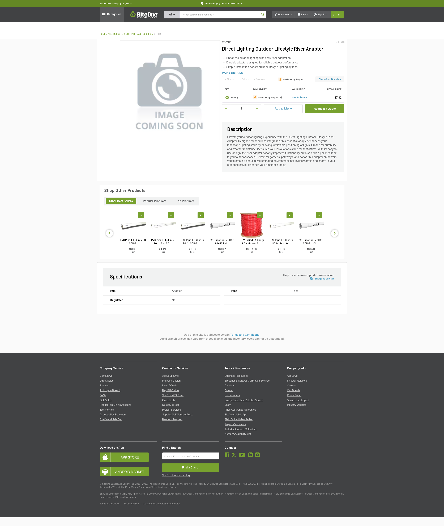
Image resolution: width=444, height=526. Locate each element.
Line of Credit (169, 385)
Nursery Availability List (238, 433)
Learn (228, 404)
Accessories (144, 34)
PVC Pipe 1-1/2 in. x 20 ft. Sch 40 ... (281, 242)
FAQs (103, 395)
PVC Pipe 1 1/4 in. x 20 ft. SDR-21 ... (133, 242)
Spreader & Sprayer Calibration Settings (247, 380)
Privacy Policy (131, 503)
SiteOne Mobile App (111, 419)
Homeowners (232, 395)
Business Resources (236, 375)
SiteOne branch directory (176, 475)
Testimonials (107, 409)
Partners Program (172, 419)
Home (102, 34)
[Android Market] (128, 471)
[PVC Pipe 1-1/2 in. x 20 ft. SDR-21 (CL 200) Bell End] (192, 225)
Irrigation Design (171, 380)
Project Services (171, 409)
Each (235, 97)
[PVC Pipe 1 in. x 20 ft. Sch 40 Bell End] (222, 225)
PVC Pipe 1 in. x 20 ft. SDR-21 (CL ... (310, 242)
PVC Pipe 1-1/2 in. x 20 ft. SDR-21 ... (192, 242)
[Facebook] (228, 456)
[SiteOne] (144, 18)
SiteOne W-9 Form (172, 395)
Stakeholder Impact (298, 400)
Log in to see (300, 97)
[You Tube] (243, 456)
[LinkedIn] (251, 456)
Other (157, 34)
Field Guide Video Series (239, 419)
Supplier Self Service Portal (177, 414)
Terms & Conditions (109, 503)
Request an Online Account (115, 404)
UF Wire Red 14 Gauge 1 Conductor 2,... (251, 242)
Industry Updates (296, 404)
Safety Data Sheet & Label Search (244, 400)
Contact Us (106, 375)
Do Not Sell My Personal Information (161, 503)
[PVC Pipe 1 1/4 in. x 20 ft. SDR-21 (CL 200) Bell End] (133, 225)
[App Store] (128, 457)
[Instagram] (258, 456)
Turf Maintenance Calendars (241, 429)
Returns (104, 385)
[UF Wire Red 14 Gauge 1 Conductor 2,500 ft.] (251, 225)
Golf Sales (106, 400)
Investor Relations (297, 380)
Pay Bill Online (170, 390)
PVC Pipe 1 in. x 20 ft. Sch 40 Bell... (222, 242)
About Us (292, 375)
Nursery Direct (170, 404)
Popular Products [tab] (154, 201)
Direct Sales (107, 380)
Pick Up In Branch (110, 390)
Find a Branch (171, 447)
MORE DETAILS (232, 72)
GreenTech (168, 400)
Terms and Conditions (244, 334)
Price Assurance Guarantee (240, 409)
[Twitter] (235, 456)
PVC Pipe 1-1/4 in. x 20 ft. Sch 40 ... (162, 242)
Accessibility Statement (113, 414)
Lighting (130, 34)
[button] (127, 3)
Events (229, 390)
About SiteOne (170, 375)
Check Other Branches (330, 79)
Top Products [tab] (185, 201)
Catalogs (230, 385)
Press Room (294, 395)
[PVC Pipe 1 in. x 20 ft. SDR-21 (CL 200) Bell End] (311, 225)
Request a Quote (325, 108)
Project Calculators (235, 424)
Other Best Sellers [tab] (121, 201)
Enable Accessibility (109, 3)
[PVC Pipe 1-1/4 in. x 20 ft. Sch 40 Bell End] (163, 225)
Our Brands (293, 390)
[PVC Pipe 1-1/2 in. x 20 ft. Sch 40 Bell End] (281, 225)
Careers (291, 385)
